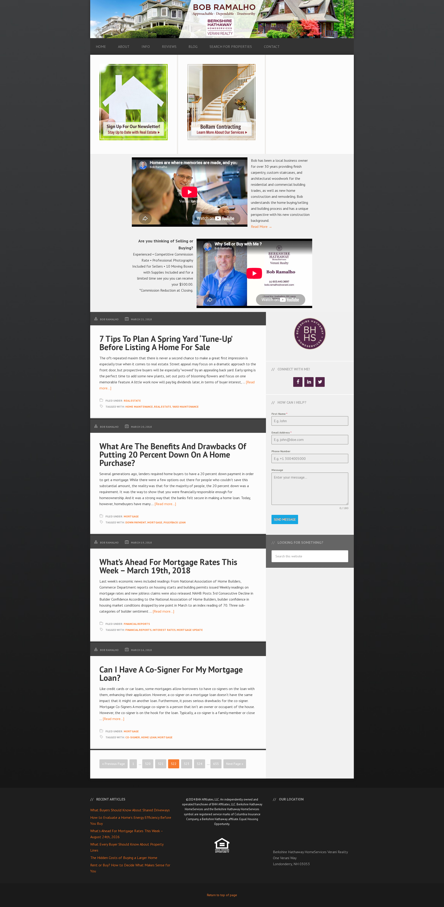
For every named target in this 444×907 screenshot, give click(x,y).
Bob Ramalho (222, 19)
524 (199, 764)
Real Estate (132, 400)
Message (277, 470)
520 (148, 764)
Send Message (285, 519)
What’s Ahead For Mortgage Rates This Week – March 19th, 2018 (168, 566)
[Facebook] (297, 382)
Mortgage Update (190, 630)
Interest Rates (164, 630)
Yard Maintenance (185, 406)
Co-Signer (132, 737)
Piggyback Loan (174, 522)
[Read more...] (165, 503)
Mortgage (131, 516)
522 (173, 764)
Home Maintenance (139, 406)
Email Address (281, 432)
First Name (279, 413)
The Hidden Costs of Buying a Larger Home (123, 857)
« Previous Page (113, 764)
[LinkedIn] (309, 382)
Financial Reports (137, 624)
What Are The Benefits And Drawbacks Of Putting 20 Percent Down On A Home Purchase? (172, 454)
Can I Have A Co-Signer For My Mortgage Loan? (171, 673)
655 (216, 764)
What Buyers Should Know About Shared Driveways (130, 810)
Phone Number (280, 451)
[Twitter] (320, 382)
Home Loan (148, 737)
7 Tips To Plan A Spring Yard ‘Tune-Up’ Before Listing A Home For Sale (165, 342)
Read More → (261, 226)
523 (186, 764)
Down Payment (135, 522)
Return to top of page (222, 895)
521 (160, 764)
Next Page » (234, 764)
